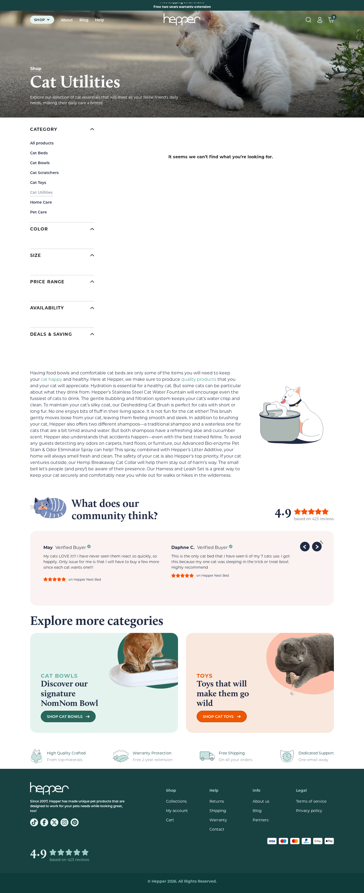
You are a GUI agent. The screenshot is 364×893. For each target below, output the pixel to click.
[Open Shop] (48, 20)
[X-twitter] (54, 822)
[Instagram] (64, 822)
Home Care (41, 202)
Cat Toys (38, 182)
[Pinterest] (75, 822)
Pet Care (38, 212)
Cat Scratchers (44, 172)
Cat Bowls (40, 162)
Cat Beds (39, 152)
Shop (35, 68)
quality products (198, 379)
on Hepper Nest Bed (84, 579)
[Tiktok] (34, 822)
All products (42, 143)
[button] (305, 545)
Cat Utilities (41, 192)
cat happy (51, 379)
